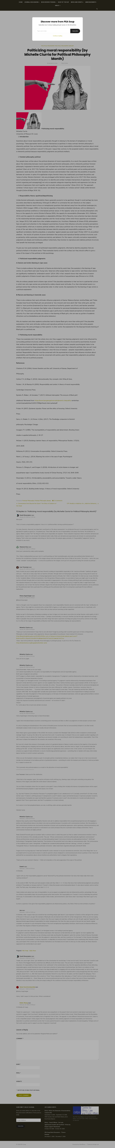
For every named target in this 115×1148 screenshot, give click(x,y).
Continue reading (57, 36)
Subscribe (75, 31)
